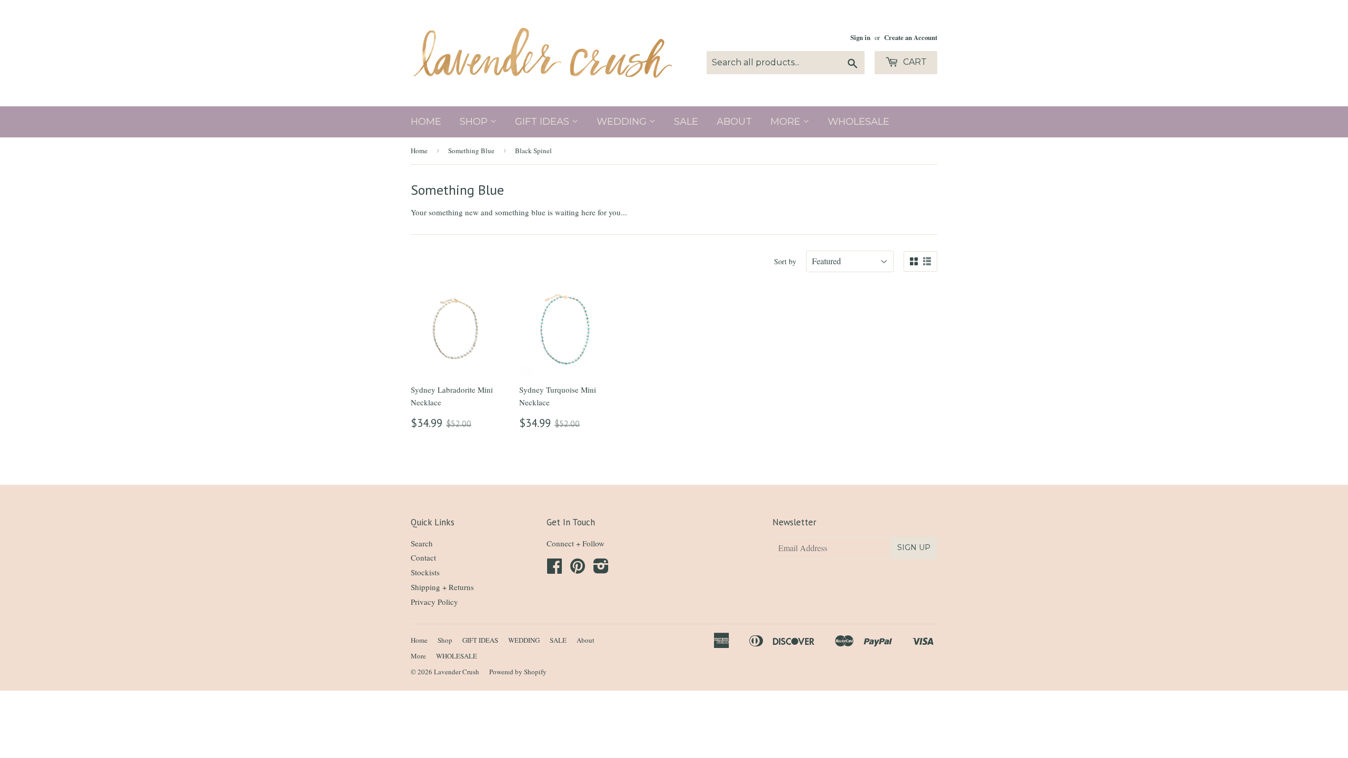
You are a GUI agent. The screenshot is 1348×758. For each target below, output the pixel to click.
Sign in (860, 37)
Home (426, 121)
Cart (914, 62)
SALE (686, 121)
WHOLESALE (858, 121)
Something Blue (471, 150)
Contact (423, 557)
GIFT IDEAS (543, 121)
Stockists (425, 572)
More (786, 121)
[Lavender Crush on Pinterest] (578, 569)
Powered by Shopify (518, 671)
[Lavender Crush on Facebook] (554, 569)
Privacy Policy (434, 601)
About (734, 121)
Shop (475, 121)
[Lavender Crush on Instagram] (601, 569)
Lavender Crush (456, 671)
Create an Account (910, 37)
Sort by (785, 261)
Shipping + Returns (442, 587)
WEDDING (623, 121)
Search (422, 543)
